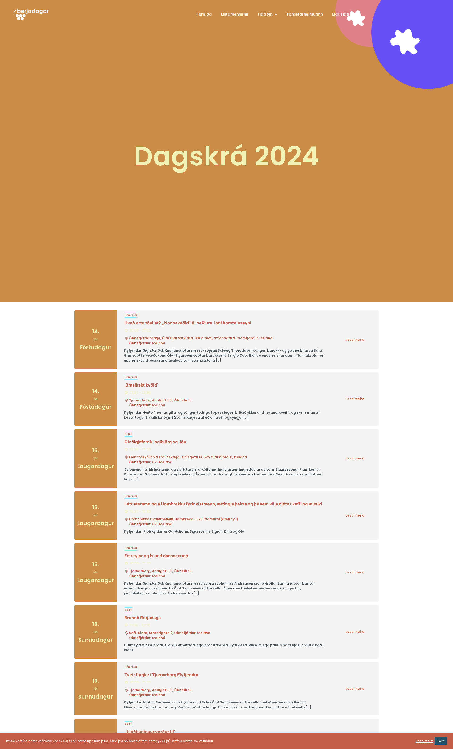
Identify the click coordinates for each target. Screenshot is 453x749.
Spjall (128, 609)
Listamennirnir (235, 14)
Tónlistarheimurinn (304, 14)
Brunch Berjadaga (142, 617)
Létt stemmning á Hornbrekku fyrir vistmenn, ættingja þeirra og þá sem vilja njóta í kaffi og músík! (223, 503)
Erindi (128, 434)
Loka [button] (440, 741)
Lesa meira (355, 339)
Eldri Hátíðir (343, 14)
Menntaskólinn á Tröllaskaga (154, 457)
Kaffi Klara (138, 633)
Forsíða (204, 14)
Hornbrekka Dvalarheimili (151, 519)
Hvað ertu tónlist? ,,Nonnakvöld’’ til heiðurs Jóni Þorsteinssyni (187, 322)
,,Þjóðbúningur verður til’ (149, 731)
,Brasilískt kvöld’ (141, 385)
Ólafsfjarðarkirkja (144, 338)
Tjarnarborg (139, 400)
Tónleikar (131, 315)
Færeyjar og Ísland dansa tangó (156, 555)
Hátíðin (265, 14)
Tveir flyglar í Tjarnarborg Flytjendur (161, 674)
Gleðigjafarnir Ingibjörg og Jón (155, 441)
